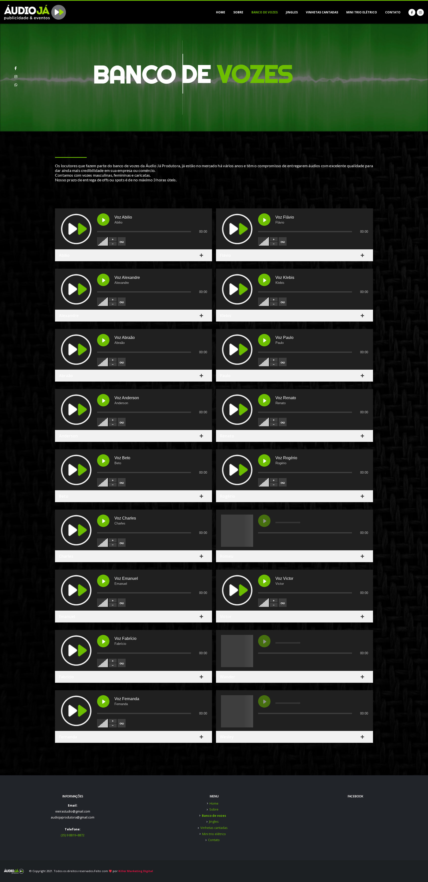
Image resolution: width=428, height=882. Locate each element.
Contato (393, 12)
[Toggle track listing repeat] (122, 241)
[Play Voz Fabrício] (103, 641)
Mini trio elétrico (361, 12)
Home (220, 12)
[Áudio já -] (35, 12)
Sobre (238, 12)
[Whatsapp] (15, 83)
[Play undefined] (264, 521)
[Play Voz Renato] (264, 400)
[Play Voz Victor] (264, 581)
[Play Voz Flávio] (264, 219)
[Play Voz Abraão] (103, 340)
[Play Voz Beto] (103, 460)
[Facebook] (411, 12)
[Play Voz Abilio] (103, 219)
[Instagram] (420, 12)
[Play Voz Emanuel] (103, 581)
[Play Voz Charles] (103, 521)
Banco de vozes (264, 12)
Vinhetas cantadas (322, 12)
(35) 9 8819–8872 (72, 835)
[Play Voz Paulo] (264, 340)
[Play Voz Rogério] (264, 460)
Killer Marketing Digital (135, 871)
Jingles (292, 12)
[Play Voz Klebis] (264, 280)
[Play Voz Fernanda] (103, 701)
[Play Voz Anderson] (103, 400)
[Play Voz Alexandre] (103, 280)
